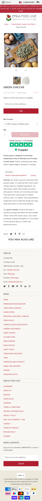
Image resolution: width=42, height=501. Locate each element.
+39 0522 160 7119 (12, 270)
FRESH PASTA (9, 320)
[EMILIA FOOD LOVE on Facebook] (9, 286)
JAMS (6, 358)
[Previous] (16, 69)
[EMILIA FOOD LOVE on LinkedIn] (25, 286)
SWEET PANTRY (10, 333)
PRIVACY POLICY (10, 415)
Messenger (15, 278)
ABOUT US (7, 390)
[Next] (25, 69)
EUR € (21, 475)
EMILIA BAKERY (9, 341)
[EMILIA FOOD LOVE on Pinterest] (21, 286)
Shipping (36, 92)
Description (9, 172)
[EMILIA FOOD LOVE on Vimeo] (17, 286)
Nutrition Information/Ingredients (16, 175)
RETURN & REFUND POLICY (14, 411)
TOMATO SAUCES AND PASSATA (16, 325)
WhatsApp (11, 274)
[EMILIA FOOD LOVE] (21, 18)
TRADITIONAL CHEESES (12, 308)
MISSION (7, 395)
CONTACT (7, 424)
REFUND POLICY (10, 432)
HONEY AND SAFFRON (12, 366)
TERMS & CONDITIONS (12, 407)
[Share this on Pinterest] (19, 234)
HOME (6, 300)
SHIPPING (7, 403)
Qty (5, 130)
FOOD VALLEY (9, 399)
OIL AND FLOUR (9, 337)
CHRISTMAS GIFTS (11, 374)
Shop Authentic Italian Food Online (23, 24)
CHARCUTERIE (9, 312)
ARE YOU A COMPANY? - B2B (14, 420)
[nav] (6, 2)
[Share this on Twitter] (11, 234)
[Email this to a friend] (23, 234)
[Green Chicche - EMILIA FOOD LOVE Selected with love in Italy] (21, 50)
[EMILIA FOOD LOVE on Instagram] (30, 286)
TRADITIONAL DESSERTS (13, 354)
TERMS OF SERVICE (11, 428)
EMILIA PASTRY (9, 345)
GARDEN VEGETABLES (12, 329)
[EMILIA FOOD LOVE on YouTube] (13, 286)
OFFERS (7, 370)
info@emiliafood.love (15, 282)
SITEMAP (7, 436)
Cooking (33, 175)
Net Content (8, 119)
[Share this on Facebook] (15, 234)
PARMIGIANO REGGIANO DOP (15, 304)
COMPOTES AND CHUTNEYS (14, 362)
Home (6, 24)
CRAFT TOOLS (9, 349)
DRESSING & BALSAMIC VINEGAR (16, 316)
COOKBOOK (8, 386)
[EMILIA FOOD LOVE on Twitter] (5, 286)
